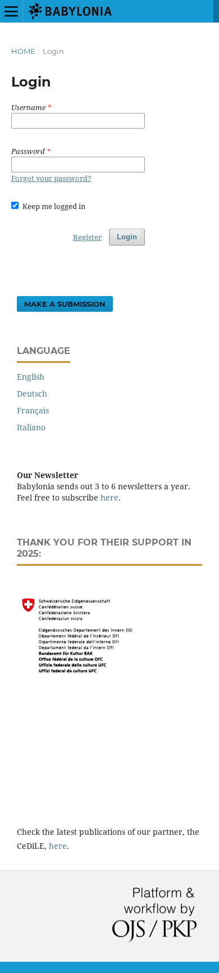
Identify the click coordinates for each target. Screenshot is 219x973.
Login (127, 237)
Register (87, 237)
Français (33, 410)
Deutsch (32, 393)
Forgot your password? (51, 178)
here (109, 497)
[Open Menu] (11, 11)
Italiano (31, 427)
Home (23, 51)
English (30, 376)
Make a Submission (65, 303)
